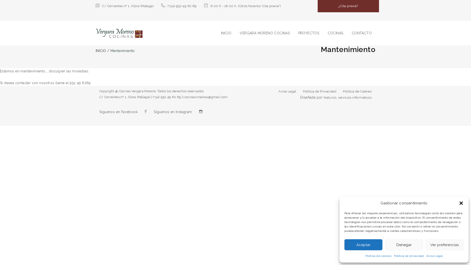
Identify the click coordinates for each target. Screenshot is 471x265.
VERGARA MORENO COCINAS (265, 33)
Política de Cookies (357, 91)
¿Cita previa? (348, 6)
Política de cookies (379, 256)
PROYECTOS (308, 33)
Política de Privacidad (319, 91)
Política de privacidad (409, 256)
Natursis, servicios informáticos (348, 97)
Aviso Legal (434, 256)
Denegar (404, 245)
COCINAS (335, 33)
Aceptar (363, 245)
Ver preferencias (444, 245)
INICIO (226, 33)
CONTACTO (362, 33)
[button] (461, 203)
